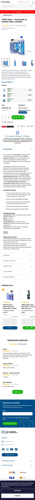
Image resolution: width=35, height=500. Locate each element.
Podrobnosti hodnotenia (21, 25)
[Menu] (33, 2)
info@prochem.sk (9, 441)
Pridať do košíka (16, 117)
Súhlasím (17, 496)
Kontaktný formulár (9, 454)
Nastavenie (17, 490)
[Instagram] (7, 449)
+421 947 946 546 (9, 444)
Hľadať (31, 6)
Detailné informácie (7, 82)
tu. (8, 486)
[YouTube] (11, 449)
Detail (10, 327)
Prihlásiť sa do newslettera (10, 423)
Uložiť (4, 126)
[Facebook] (3, 449)
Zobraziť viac (17, 392)
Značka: (5, 29)
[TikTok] (15, 449)
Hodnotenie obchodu (17, 340)
